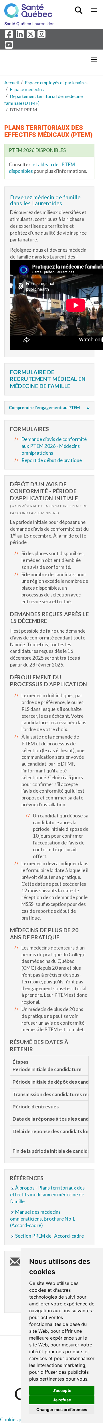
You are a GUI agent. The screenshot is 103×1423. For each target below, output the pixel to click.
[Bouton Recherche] (79, 7)
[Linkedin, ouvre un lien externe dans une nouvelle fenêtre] (20, 36)
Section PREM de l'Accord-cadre (49, 1236)
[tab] (49, 407)
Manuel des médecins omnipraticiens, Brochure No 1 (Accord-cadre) (42, 1219)
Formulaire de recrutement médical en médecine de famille (48, 379)
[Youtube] (9, 46)
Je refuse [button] (62, 1399)
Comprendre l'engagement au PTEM (44, 407)
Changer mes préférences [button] (61, 1409)
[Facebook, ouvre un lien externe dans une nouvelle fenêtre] (9, 36)
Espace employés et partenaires (56, 82)
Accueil (11, 82)
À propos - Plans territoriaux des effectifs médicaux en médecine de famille (47, 1194)
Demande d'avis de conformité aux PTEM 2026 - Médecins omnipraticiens (54, 446)
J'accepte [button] (62, 1390)
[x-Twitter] (31, 36)
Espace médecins (27, 89)
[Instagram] (42, 36)
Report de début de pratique (51, 460)
